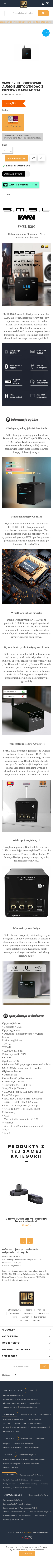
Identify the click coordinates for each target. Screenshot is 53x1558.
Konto (14, 1317)
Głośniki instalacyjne (26, 1455)
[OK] (44, 1366)
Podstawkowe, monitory (28, 1484)
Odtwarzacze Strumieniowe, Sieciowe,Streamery (20, 1399)
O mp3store (23, 1320)
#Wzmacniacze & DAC (13, 1495)
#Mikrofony (9, 1438)
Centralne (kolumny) (10, 1480)
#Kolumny (9, 1475)
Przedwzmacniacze (10, 1508)
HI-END (6, 1427)
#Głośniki (8, 1454)
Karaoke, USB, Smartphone (23, 1443)
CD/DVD (32, 1390)
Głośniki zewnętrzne (31, 1463)
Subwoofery (7, 1488)
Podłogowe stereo (9, 1484)
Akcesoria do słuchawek (11, 1431)
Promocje (41, 1310)
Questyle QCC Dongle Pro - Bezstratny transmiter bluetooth (26, 1219)
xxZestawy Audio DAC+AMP (13, 1520)
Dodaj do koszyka (16, 158)
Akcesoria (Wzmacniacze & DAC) (14, 1512)
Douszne (33, 1414)
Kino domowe (36, 1480)
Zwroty (25, 1317)
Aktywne (40, 1475)
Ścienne (28, 1488)
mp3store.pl (28, 1532)
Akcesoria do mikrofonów (12, 1447)
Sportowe (6, 1423)
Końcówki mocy (9, 1516)
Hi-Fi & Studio (19, 1419)
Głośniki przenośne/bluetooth (33, 1460)
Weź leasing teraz (13, 174)
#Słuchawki (9, 1414)
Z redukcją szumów (34, 1419)
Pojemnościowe (26, 1438)
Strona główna (14, 1310)
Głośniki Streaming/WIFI (12, 1463)
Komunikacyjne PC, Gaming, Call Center (28, 1423)
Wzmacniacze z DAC (27, 1508)
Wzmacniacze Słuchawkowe (38, 1495)
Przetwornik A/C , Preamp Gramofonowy (17, 1504)
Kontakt (36, 1320)
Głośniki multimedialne (11, 1460)
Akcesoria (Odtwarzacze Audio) (14, 1403)
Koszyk (29, 1310)
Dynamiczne (40, 1438)
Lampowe (6, 1443)
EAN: (4, 94)
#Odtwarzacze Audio (13, 1390)
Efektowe (24, 1480)
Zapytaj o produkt (18, 184)
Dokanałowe (44, 1414)
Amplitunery (39, 1516)
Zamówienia (14, 1313)
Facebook (15, 1375)
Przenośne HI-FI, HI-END (12, 1395)
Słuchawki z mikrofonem (39, 1427)
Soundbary (44, 1484)
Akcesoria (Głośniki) (10, 1467)
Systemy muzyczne (10, 1407)
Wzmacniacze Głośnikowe (12, 1500)
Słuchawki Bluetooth (19, 1427)
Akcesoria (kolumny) (26, 1475)
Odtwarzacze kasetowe (28, 1407)
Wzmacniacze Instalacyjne (39, 1512)
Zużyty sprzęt (39, 1317)
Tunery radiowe (34, 1403)
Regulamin (28, 1313)
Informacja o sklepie (15, 1349)
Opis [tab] (8, 194)
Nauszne (23, 1414)
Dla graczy (7, 1419)
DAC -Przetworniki (24, 1516)
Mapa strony (43, 1313)
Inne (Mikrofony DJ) (32, 1447)
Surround (18, 1488)
